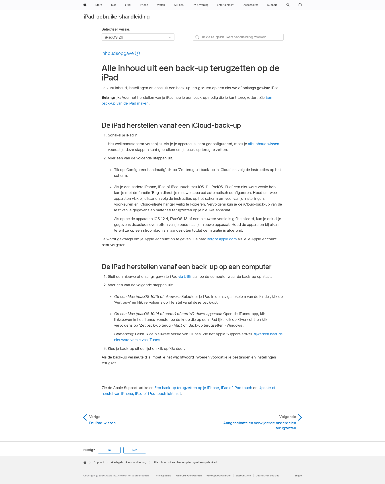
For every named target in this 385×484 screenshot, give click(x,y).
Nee (134, 450)
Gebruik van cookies (267, 475)
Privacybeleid (164, 475)
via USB (185, 276)
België (298, 475)
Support (99, 462)
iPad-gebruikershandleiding (117, 16)
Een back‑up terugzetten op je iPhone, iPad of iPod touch (203, 387)
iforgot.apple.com (222, 239)
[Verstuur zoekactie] (197, 37)
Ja (109, 450)
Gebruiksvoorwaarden (189, 475)
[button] (288, 5)
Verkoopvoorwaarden (218, 475)
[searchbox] (238, 37)
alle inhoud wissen (263, 144)
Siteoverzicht (243, 475)
